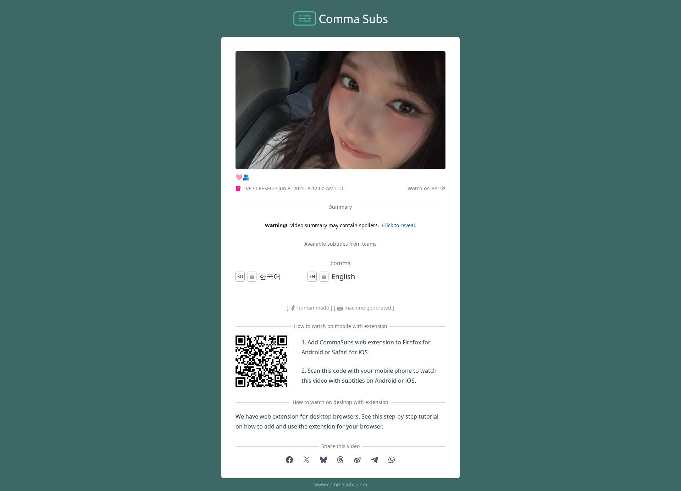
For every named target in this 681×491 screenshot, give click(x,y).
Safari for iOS (350, 352)
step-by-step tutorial (411, 416)
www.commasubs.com (340, 484)
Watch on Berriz (426, 188)
